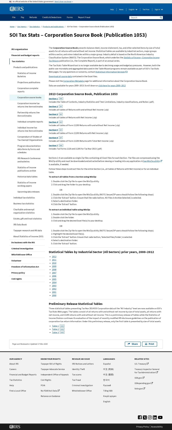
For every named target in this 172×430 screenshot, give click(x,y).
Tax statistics (34, 26)
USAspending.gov (142, 383)
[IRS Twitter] (145, 417)
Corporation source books (29, 97)
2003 (54, 285)
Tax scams (76, 374)
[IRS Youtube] (160, 417)
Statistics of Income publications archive (26, 169)
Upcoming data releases (28, 191)
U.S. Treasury (140, 363)
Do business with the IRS (23, 242)
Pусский (107, 385)
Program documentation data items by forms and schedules (29, 149)
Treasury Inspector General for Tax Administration (147, 371)
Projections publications (28, 82)
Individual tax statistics (24, 197)
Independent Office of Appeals (55, 374)
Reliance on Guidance (50, 396)
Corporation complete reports (27, 90)
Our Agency (22, 26)
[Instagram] (150, 417)
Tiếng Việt (108, 390)
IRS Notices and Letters (83, 363)
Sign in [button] (157, 9)
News (121, 9)
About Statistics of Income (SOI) (28, 236)
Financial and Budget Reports (23, 374)
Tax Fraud (76, 380)
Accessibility (157, 426)
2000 (54, 295)
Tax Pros (146, 9)
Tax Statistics (15, 380)
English (132, 9)
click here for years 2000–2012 (112, 85)
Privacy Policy (142, 426)
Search (161, 17)
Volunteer (16, 260)
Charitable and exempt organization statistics (24, 211)
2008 (54, 269)
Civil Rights (46, 380)
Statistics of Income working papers (26, 184)
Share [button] (135, 344)
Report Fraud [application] (84, 17)
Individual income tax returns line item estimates (30, 129)
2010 (54, 263)
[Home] (17, 7)
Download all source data (60, 76)
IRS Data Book (20, 224)
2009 (54, 266)
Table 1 (58, 326)
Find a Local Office (17, 390)
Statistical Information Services (110, 71)
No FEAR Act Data (49, 390)
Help (112, 9)
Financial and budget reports (25, 55)
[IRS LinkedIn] (155, 417)
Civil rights (16, 278)
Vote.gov (139, 388)
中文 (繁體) (108, 374)
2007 (54, 272)
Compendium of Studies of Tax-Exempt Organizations (29, 138)
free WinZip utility (151, 161)
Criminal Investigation (22, 248)
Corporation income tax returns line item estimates (30, 105)
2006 (54, 276)
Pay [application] (22, 17)
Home (12, 26)
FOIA (43, 385)
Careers (12, 369)
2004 (54, 282)
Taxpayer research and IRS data (27, 230)
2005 (54, 279)
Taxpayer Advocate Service (53, 369)
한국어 (106, 380)
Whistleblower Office (21, 254)
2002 (54, 289)
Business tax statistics (23, 203)
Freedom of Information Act (25, 266)
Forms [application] (70, 17)
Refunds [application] (33, 17)
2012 (54, 256)
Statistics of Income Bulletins (26, 75)
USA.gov (138, 377)
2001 (54, 292)
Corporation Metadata (73, 81)
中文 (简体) (108, 369)
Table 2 (58, 329)
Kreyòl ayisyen (109, 396)
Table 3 (58, 332)
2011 (54, 259)
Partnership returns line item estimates (28, 114)
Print (151, 344)
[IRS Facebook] (140, 417)
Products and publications (53, 26)
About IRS (14, 363)
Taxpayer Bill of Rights (51, 363)
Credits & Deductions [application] (51, 17)
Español (107, 363)
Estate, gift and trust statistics (27, 218)
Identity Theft (78, 369)
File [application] (13, 17)
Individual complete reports (30, 121)
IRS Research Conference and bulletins (28, 160)
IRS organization (19, 49)
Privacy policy (18, 272)
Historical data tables (27, 176)
